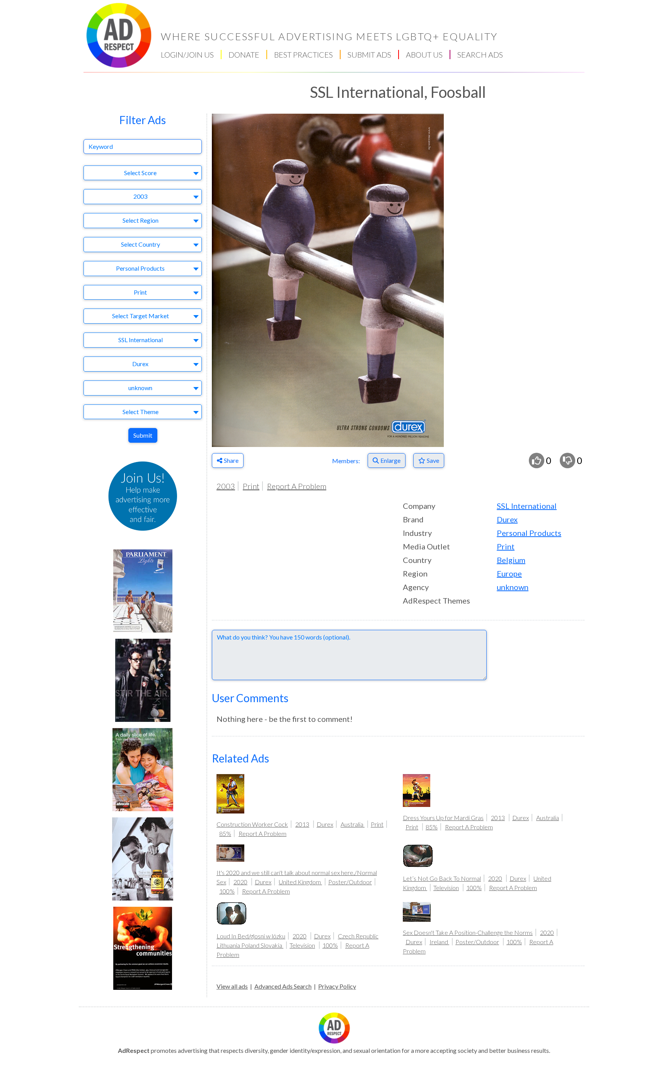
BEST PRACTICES (303, 54)
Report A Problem (296, 486)
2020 (240, 881)
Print (251, 486)
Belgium (511, 560)
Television (446, 887)
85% (225, 833)
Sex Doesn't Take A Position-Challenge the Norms (468, 932)
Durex (507, 519)
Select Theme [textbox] (140, 411)
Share (231, 460)
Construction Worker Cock (252, 824)
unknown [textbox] (140, 387)
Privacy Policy (337, 986)
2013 (302, 824)
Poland (251, 945)
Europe (509, 573)
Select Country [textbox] (140, 244)
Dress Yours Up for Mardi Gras (443, 817)
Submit (142, 435)
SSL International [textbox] (140, 339)
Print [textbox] (140, 292)
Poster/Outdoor (350, 881)
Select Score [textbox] (140, 172)
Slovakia (272, 945)
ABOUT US (424, 54)
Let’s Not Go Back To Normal (442, 878)
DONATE (243, 54)
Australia (353, 824)
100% (227, 891)
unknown (512, 587)
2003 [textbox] (140, 196)
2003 (225, 486)
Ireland (439, 941)
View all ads (232, 986)
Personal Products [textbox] (140, 268)
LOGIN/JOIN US (187, 54)
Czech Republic (358, 936)
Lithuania (228, 945)
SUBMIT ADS (369, 54)
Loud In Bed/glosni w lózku (250, 936)
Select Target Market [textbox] (140, 315)
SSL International (527, 505)
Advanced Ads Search (283, 986)
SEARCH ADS (480, 54)
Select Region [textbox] (140, 220)
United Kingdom (300, 881)
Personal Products (529, 532)
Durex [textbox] (140, 363)
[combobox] (143, 173)
